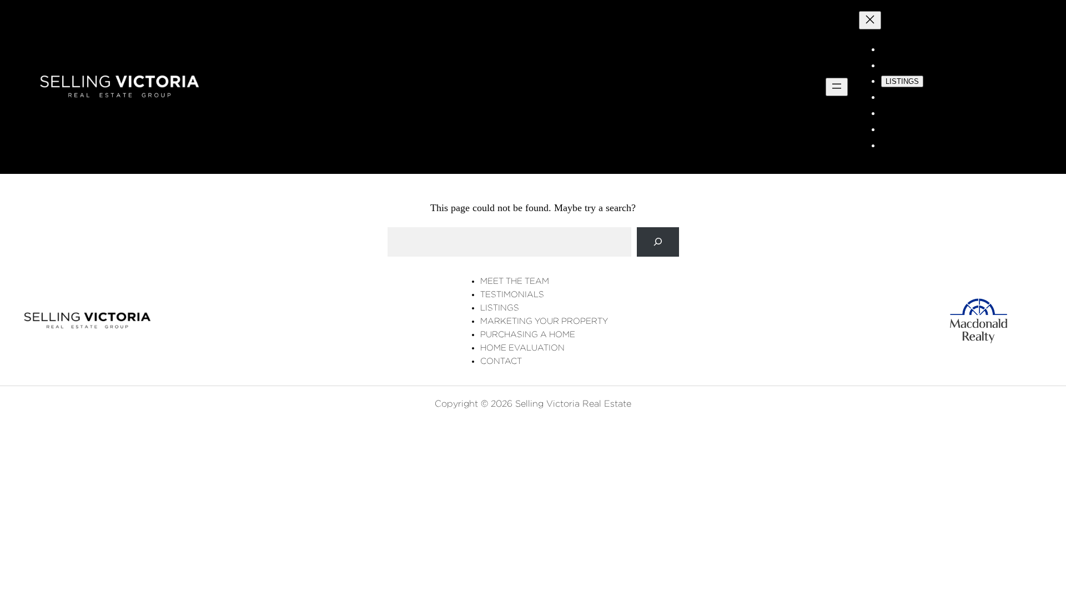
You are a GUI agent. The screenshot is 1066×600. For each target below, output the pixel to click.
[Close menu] (870, 20)
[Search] (658, 242)
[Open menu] (837, 87)
